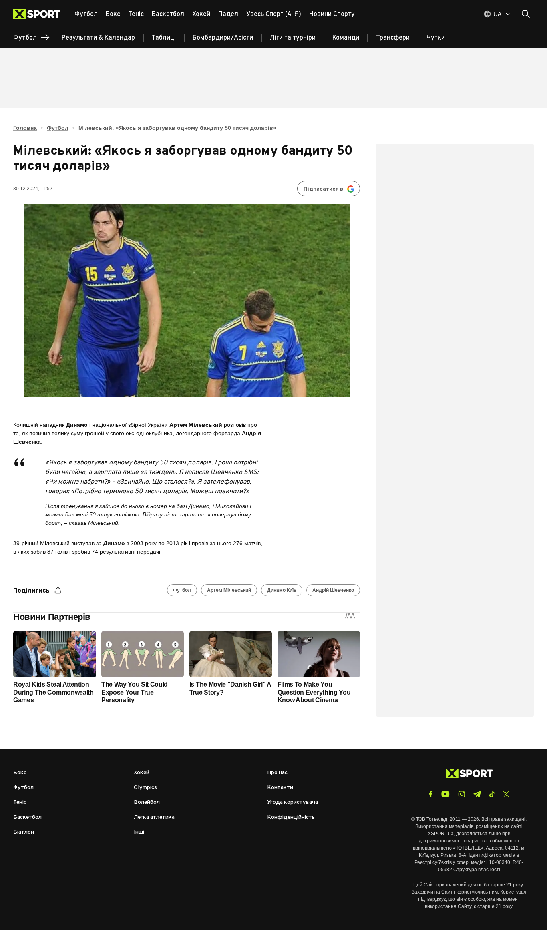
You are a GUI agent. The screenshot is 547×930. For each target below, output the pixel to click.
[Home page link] (39, 14)
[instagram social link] (461, 794)
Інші (139, 832)
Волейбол (147, 802)
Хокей (141, 772)
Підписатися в (323, 189)
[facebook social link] (431, 794)
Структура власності (476, 869)
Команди (345, 38)
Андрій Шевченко (333, 590)
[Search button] (526, 14)
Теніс (19, 802)
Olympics (145, 787)
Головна (25, 128)
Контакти (280, 787)
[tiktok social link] (492, 794)
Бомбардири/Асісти (223, 38)
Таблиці (164, 38)
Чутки (435, 38)
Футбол (57, 128)
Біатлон (23, 832)
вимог (452, 841)
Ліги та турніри (293, 38)
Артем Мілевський (229, 590)
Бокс (19, 772)
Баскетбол (27, 817)
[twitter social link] (506, 794)
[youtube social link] (445, 794)
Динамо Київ (281, 590)
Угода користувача (292, 802)
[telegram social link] (477, 794)
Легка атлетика (154, 817)
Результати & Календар (98, 38)
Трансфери (393, 38)
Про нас (277, 772)
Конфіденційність (291, 817)
